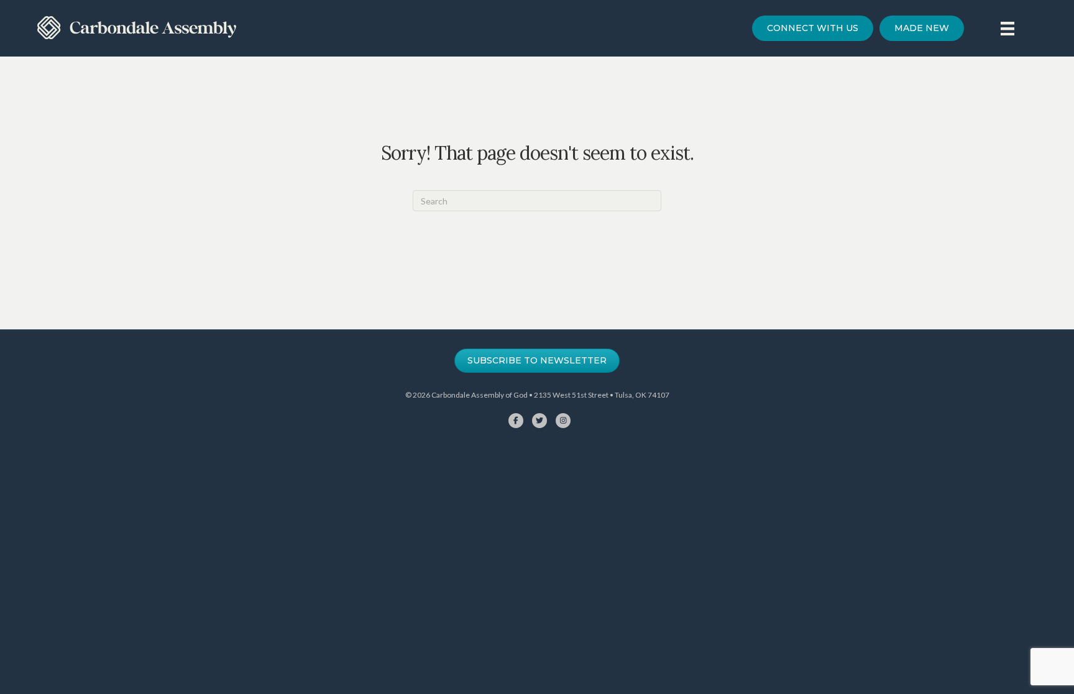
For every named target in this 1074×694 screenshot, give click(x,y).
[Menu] (1007, 28)
